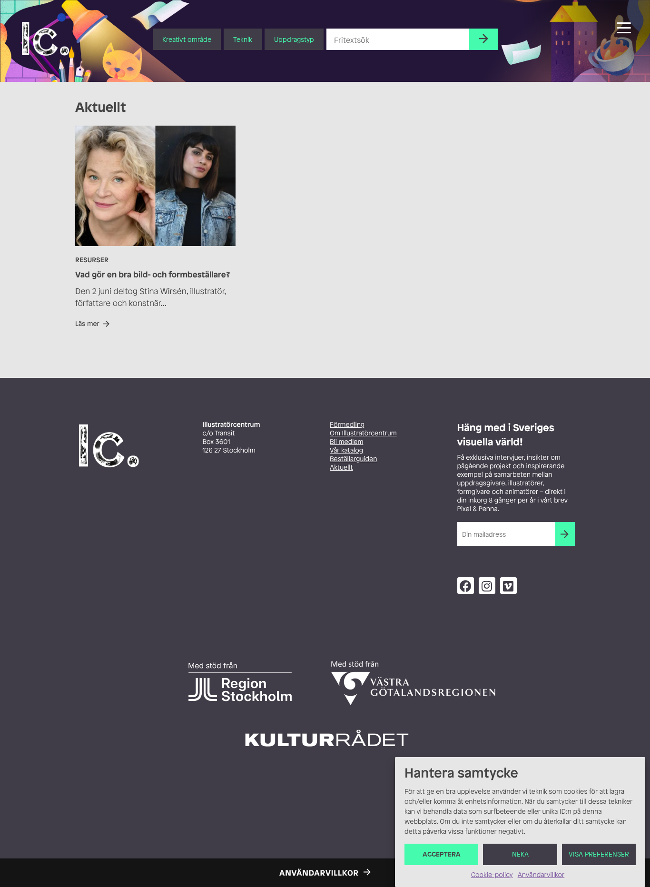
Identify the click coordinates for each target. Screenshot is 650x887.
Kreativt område (186, 39)
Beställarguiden (353, 458)
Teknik (242, 39)
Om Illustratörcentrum (363, 433)
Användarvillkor (541, 874)
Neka (520, 854)
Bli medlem (346, 441)
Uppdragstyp (294, 39)
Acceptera (442, 854)
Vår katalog (346, 450)
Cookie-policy (492, 874)
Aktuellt (341, 467)
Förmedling (347, 424)
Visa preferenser (599, 854)
